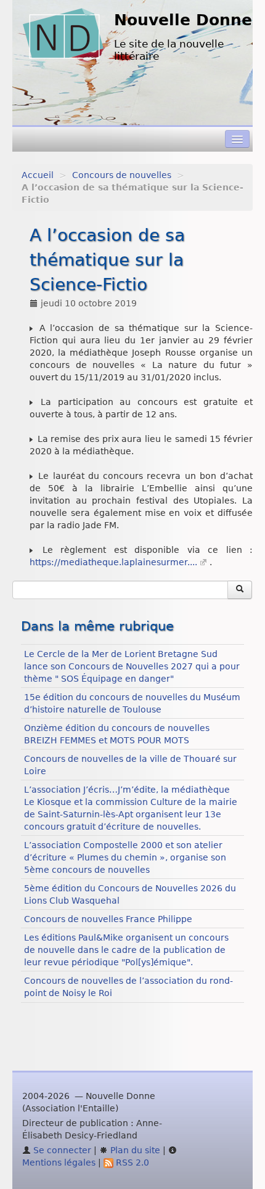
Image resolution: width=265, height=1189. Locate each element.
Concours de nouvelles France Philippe (108, 919)
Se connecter (61, 1150)
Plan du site (134, 1150)
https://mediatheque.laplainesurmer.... (113, 562)
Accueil (38, 175)
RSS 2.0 (131, 1162)
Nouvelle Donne (183, 20)
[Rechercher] (239, 590)
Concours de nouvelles (121, 175)
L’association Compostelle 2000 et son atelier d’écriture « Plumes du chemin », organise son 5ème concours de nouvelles (125, 857)
